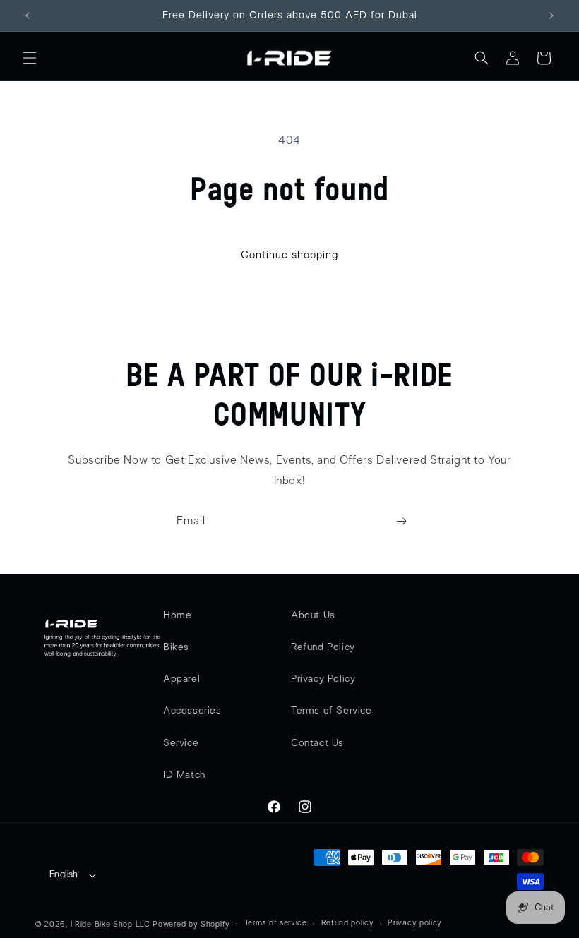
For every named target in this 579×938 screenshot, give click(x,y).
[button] (29, 57)
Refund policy (347, 923)
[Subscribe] (401, 521)
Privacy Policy (323, 679)
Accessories (192, 711)
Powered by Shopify (191, 924)
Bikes (176, 647)
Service (180, 743)
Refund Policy (323, 647)
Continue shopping (289, 255)
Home (177, 615)
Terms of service (275, 923)
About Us (313, 615)
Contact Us (317, 743)
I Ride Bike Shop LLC (110, 924)
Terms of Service (331, 711)
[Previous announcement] (27, 15)
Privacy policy (415, 923)
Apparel (181, 679)
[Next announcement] (551, 15)
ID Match (184, 775)
